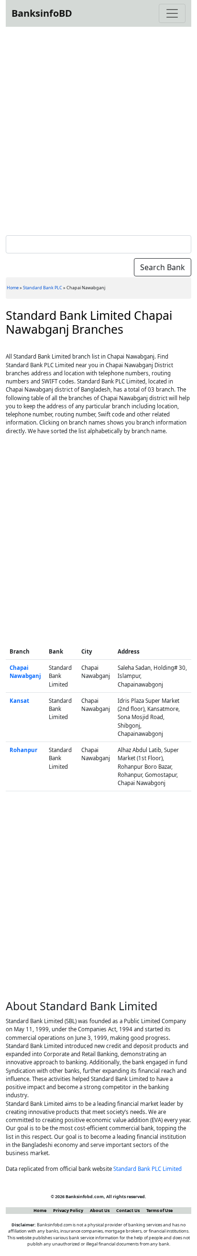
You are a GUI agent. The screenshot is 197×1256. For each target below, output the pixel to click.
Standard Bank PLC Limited (147, 1168)
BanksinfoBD (41, 13)
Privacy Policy (68, 1210)
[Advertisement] (98, 129)
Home (13, 287)
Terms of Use (159, 1210)
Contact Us (128, 1210)
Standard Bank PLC (42, 287)
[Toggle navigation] (172, 13)
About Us (99, 1210)
